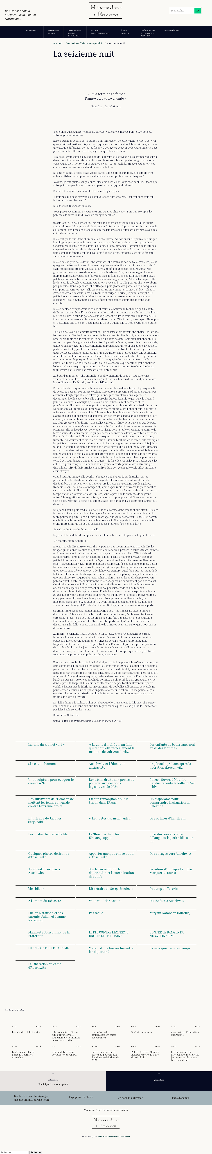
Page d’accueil (180, 1097)
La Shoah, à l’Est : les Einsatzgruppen (104, 835)
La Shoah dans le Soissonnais (100, 31)
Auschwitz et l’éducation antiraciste (107, 765)
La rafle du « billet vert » (46, 744)
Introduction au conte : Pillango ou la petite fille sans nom (171, 837)
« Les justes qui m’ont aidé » (110, 818)
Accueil (57, 43)
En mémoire (31, 30)
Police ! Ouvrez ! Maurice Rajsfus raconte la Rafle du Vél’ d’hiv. (172, 783)
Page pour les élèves (81, 1097)
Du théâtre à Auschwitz (167, 901)
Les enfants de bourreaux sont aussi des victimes (172, 746)
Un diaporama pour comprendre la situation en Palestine (170, 802)
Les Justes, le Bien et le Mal (48, 834)
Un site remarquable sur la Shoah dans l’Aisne (109, 800)
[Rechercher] (197, 10)
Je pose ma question (130, 1097)
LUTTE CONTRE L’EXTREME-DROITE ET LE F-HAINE (109, 934)
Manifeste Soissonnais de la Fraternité (49, 934)
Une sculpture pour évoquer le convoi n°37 (51, 781)
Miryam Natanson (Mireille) (170, 913)
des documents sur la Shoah (31, 1099)
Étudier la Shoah (125, 31)
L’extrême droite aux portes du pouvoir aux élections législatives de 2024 (111, 783)
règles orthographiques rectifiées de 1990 (114, 1136)
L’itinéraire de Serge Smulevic (111, 888)
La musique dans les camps (170, 948)
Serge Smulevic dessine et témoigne (75, 33)
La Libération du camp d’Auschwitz (44, 965)
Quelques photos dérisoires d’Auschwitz (48, 855)
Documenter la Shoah (53, 31)
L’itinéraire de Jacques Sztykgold (45, 820)
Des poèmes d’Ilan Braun (168, 818)
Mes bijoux (36, 888)
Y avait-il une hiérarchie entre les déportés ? (111, 949)
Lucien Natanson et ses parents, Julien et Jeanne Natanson (47, 916)
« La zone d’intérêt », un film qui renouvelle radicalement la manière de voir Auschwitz (112, 748)
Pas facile (96, 913)
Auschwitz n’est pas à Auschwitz (44, 871)
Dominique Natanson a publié (84, 43)
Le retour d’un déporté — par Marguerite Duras (171, 871)
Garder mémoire (172, 30)
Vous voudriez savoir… (105, 901)
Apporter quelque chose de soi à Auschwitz (111, 855)
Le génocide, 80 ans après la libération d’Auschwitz (170, 765)
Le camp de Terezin (164, 888)
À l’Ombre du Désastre (44, 901)
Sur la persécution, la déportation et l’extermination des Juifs (111, 872)
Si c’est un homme (42, 764)
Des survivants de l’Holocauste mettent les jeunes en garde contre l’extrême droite (51, 802)
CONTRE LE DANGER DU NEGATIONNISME (167, 934)
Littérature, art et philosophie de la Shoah (148, 33)
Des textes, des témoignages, (31, 1096)
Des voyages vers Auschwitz (170, 853)
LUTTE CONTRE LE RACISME (48, 948)
